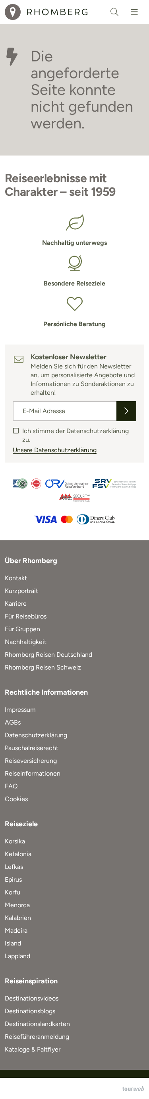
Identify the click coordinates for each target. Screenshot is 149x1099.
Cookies (16, 799)
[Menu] (134, 12)
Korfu (12, 892)
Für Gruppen (22, 629)
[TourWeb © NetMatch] (133, 1088)
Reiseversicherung (31, 760)
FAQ (11, 786)
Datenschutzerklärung (36, 735)
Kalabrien (18, 918)
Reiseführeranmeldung (37, 1036)
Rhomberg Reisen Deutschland (48, 654)
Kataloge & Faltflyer (32, 1049)
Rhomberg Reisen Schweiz (43, 667)
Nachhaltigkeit (25, 642)
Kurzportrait (21, 591)
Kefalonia (18, 854)
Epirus (13, 879)
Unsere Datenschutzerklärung (55, 450)
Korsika (15, 841)
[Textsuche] (114, 12)
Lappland (17, 956)
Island (13, 943)
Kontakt (16, 578)
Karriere (16, 603)
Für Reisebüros (25, 616)
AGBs (13, 722)
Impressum (20, 709)
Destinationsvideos (31, 998)
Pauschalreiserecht (31, 748)
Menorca (17, 905)
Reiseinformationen (32, 773)
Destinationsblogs (30, 1011)
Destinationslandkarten (37, 1024)
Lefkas (14, 867)
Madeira (16, 930)
